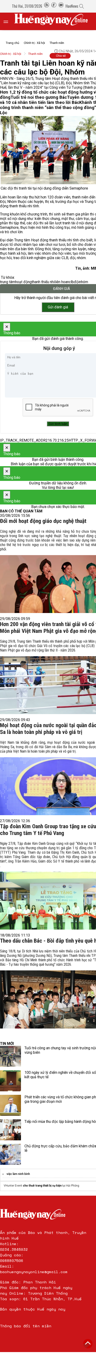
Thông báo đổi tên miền (25, 1326)
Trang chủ (12, 43)
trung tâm (7, 282)
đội (76, 282)
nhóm (83, 282)
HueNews (71, 6)
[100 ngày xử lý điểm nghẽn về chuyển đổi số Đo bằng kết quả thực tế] (10, 1080)
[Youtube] (61, 6)
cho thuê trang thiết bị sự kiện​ (42, 1185)
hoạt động (23, 282)
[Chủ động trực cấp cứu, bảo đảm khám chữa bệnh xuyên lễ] (10, 1154)
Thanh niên (57, 43)
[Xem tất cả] (8, 21)
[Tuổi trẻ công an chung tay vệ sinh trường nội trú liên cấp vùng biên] (10, 1056)
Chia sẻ (61, 55)
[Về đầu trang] (88, 1343)
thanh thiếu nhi (43, 282)
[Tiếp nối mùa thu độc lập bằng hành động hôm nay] (10, 1129)
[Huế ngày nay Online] (54, 21)
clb (71, 282)
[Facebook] (54, 6)
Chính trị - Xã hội (34, 43)
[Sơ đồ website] (46, 6)
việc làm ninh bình (18, 1174)
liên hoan (62, 282)
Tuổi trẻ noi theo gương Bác (38, 97)
